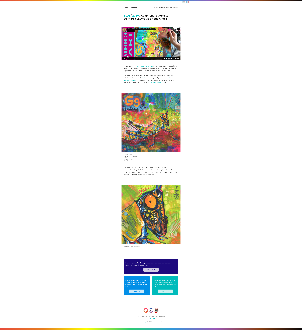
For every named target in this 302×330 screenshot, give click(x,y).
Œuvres (155, 8)
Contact (175, 8)
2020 (135, 15)
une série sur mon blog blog (143, 66)
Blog (167, 8)
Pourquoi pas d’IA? (151, 318)
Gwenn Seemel (130, 7)
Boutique (162, 8)
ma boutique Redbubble (156, 82)
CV (171, 8)
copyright (143, 322)
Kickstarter (146, 78)
